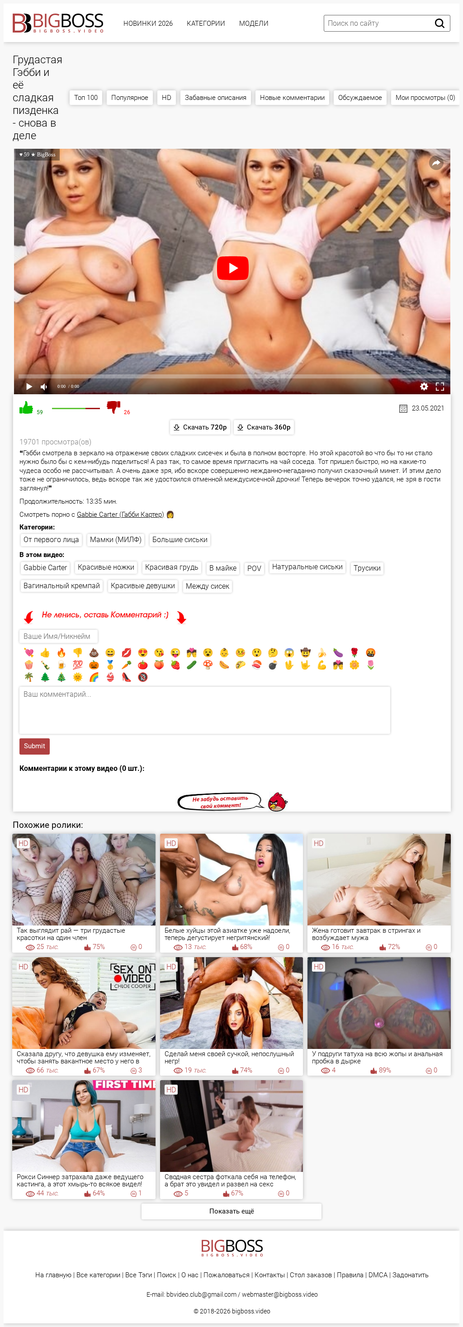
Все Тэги (138, 1275)
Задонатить (410, 1275)
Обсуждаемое (360, 98)
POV (254, 568)
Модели (254, 23)
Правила (350, 1275)
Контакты (270, 1275)
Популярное (129, 98)
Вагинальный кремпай (62, 585)
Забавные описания (215, 98)
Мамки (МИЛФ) (116, 539)
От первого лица (51, 539)
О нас (189, 1275)
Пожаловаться (226, 1275)
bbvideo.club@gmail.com (201, 1294)
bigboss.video (251, 1311)
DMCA (378, 1275)
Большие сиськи (180, 539)
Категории (206, 23)
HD (166, 98)
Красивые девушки (143, 585)
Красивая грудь (171, 567)
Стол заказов (311, 1275)
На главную (53, 1275)
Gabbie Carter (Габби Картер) (120, 514)
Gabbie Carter (45, 567)
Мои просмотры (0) (425, 98)
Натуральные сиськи (307, 566)
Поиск (166, 1275)
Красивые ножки (106, 567)
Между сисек (207, 586)
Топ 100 (86, 98)
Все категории (98, 1275)
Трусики (367, 568)
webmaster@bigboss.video (280, 1294)
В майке (222, 568)
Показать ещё (231, 1211)
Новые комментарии (292, 98)
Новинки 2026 (148, 23)
